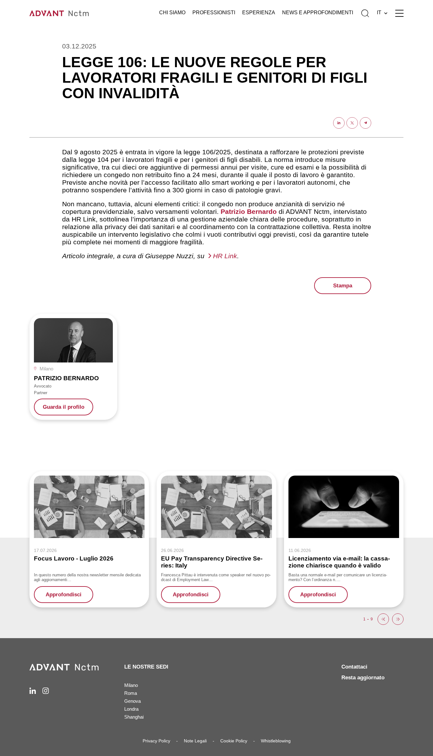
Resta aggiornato (363, 678)
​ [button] (383, 619)
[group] (73, 366)
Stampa (342, 286)
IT (379, 12)
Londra (131, 709)
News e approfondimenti (317, 12)
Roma (130, 693)
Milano (131, 685)
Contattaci (354, 667)
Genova (132, 701)
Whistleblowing (276, 740)
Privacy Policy (156, 740)
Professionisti (213, 12)
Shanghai (134, 717)
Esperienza (258, 12)
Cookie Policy (233, 740)
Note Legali (195, 740)
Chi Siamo (172, 12)
